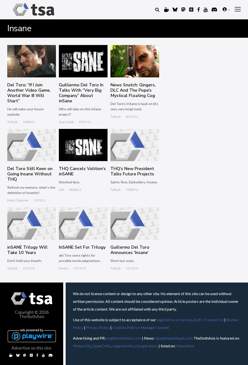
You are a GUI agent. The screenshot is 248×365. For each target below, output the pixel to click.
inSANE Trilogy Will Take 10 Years (27, 249)
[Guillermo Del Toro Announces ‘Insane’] (134, 223)
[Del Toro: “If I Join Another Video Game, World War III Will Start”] (31, 61)
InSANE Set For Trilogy (82, 247)
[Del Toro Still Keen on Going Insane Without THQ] (31, 145)
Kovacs (64, 268)
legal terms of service (174, 319)
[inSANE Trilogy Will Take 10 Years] (31, 223)
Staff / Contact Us (209, 319)
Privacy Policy (98, 327)
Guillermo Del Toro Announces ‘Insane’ (129, 249)
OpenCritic (101, 345)
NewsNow (185, 345)
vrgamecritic (123, 345)
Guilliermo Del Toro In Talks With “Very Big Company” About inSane (81, 93)
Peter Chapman (18, 200)
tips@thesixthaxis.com (174, 338)
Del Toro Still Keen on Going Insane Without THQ (30, 174)
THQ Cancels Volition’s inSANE (82, 171)
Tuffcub (12, 122)
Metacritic (82, 345)
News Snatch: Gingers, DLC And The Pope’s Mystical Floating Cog (133, 90)
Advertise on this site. (31, 347)
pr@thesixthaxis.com (123, 338)
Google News (146, 345)
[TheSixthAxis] (33, 17)
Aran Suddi (66, 122)
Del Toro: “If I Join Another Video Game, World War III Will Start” (29, 93)
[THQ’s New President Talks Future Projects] (134, 145)
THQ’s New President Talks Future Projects (132, 171)
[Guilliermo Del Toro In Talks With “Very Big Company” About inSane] (83, 61)
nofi (61, 190)
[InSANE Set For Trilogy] (83, 223)
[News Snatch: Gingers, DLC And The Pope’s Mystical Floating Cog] (134, 61)
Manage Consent (155, 327)
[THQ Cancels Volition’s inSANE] (83, 145)
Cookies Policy (124, 327)
